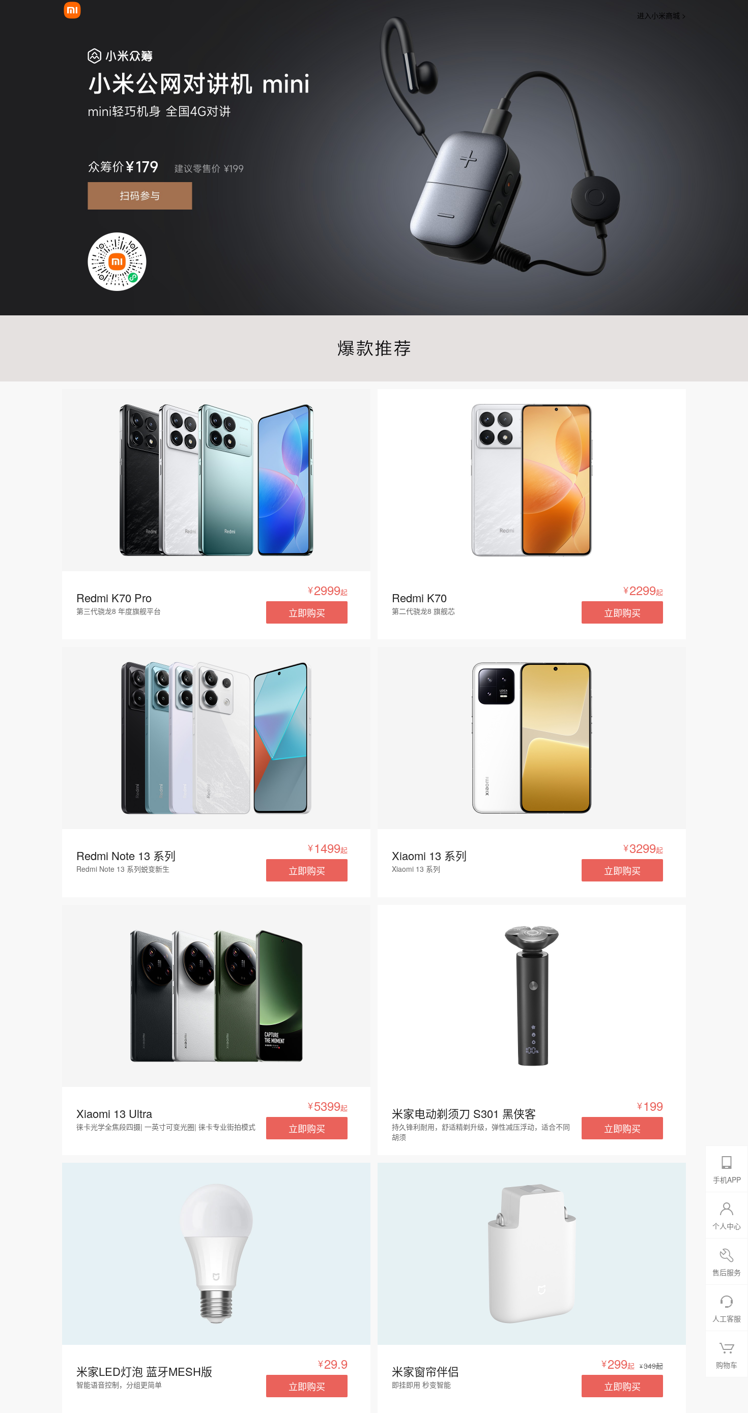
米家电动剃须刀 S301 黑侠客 (464, 1113)
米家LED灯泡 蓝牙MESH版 (144, 1371)
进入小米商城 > (661, 15)
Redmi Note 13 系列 (126, 855)
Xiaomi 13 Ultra (114, 1113)
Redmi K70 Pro (114, 597)
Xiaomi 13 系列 (429, 855)
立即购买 (307, 612)
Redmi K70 (419, 597)
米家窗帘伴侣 (425, 1371)
